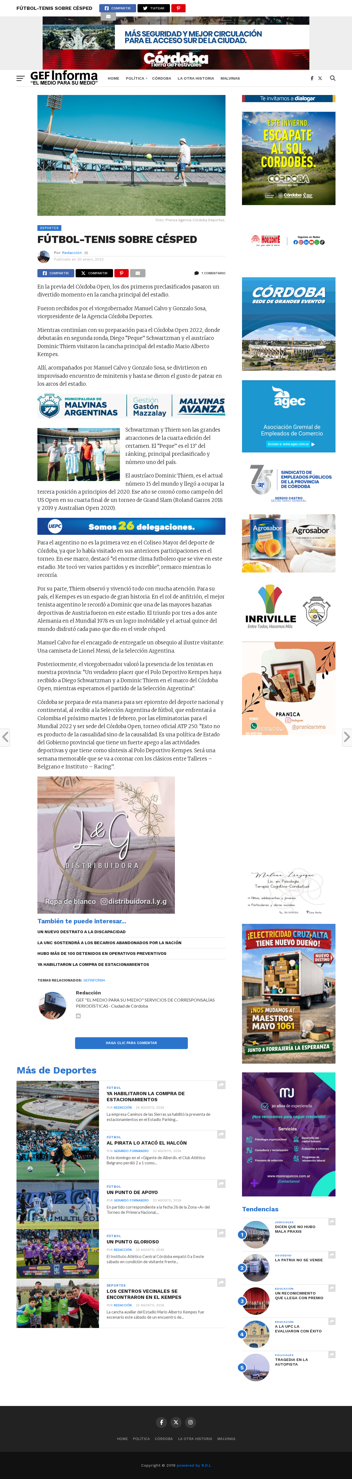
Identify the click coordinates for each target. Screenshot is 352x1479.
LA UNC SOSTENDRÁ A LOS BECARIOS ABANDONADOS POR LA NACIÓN (109, 942)
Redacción (72, 252)
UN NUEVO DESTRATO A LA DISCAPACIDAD (81, 931)
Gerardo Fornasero (131, 1151)
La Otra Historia (196, 78)
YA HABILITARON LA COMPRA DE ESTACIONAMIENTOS (93, 964)
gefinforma (94, 980)
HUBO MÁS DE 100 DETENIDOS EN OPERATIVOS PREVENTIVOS (101, 953)
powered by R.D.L (194, 1465)
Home (113, 78)
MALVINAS (230, 78)
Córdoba (161, 78)
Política (135, 78)
